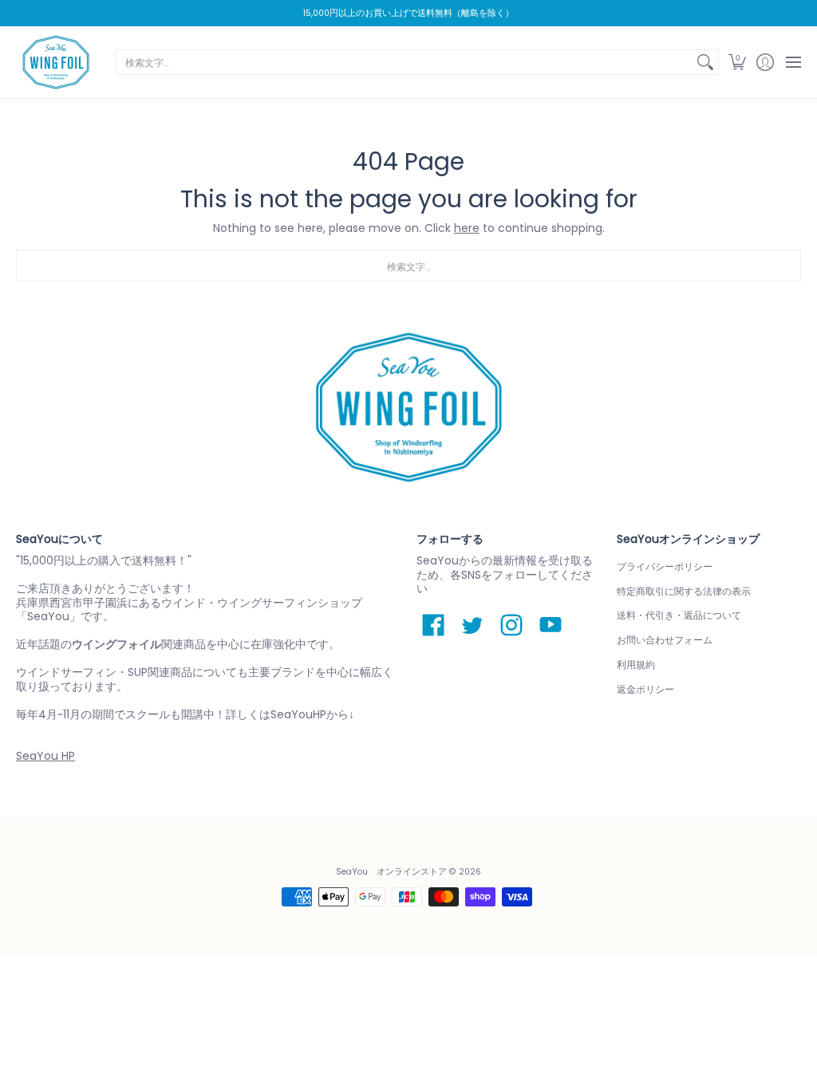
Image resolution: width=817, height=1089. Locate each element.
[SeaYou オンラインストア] (56, 62)
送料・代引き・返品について (679, 615)
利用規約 (636, 664)
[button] (737, 62)
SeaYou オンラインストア (391, 872)
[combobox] (404, 62)
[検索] (705, 62)
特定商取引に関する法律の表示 (684, 591)
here (467, 228)
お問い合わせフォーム (664, 640)
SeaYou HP (45, 756)
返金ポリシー (645, 689)
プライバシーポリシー (664, 566)
